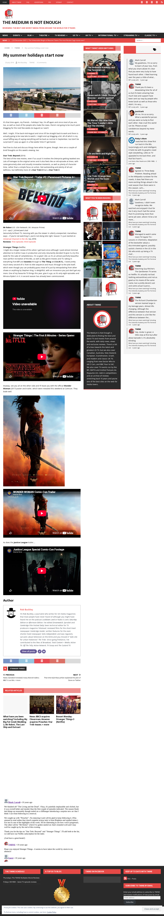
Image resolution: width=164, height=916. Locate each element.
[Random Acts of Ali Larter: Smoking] (93, 212)
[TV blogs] (62, 893)
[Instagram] (152, 2)
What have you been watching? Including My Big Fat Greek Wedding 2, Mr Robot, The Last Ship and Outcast (15, 722)
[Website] (40, 651)
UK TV (88, 35)
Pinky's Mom (141, 138)
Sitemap (59, 2)
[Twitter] (147, 2)
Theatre (43, 35)
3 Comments (42, 62)
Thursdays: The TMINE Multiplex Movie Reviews (21, 878)
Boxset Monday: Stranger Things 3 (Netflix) (65, 719)
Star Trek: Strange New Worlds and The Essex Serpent (99, 178)
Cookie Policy (51, 912)
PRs (49, 2)
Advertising (38, 2)
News (5, 35)
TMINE (31, 62)
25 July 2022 (92, 76)
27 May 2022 (92, 160)
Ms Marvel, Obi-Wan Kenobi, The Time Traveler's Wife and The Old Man (101, 123)
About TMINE (16, 2)
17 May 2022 (92, 188)
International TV (107, 35)
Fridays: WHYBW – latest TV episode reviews (20, 882)
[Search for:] (148, 40)
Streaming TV (130, 35)
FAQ (27, 2)
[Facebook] (142, 2)
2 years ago (144, 80)
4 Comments (102, 132)
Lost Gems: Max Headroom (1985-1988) (141, 161)
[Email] (44, 651)
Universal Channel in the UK (15, 239)
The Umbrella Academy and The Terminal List (101, 69)
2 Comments (102, 188)
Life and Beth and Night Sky (101, 153)
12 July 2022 (92, 104)
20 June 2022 (92, 132)
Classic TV (150, 35)
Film (29, 35)
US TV (75, 35)
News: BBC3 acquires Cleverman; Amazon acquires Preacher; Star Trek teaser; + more (41, 720)
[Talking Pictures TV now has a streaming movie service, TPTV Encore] (111, 250)
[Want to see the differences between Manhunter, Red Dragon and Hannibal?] (93, 287)
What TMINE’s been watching (99, 48)
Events (16, 35)
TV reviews (60, 35)
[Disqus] (42, 764)
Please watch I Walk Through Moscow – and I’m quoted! (101, 97)
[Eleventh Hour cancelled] (111, 287)
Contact (70, 2)
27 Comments (103, 76)
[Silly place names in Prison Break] (93, 269)
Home (5, 2)
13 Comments (103, 160)
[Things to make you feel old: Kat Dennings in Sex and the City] (111, 212)
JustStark (139, 111)
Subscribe (129, 902)
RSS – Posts (131, 879)
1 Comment (102, 104)
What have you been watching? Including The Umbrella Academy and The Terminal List (142, 193)
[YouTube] (157, 2)
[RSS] (162, 2)
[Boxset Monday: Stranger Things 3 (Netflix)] (68, 705)
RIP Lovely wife (134, 80)
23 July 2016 (9, 62)
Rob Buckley (22, 62)
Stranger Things (17, 668)
